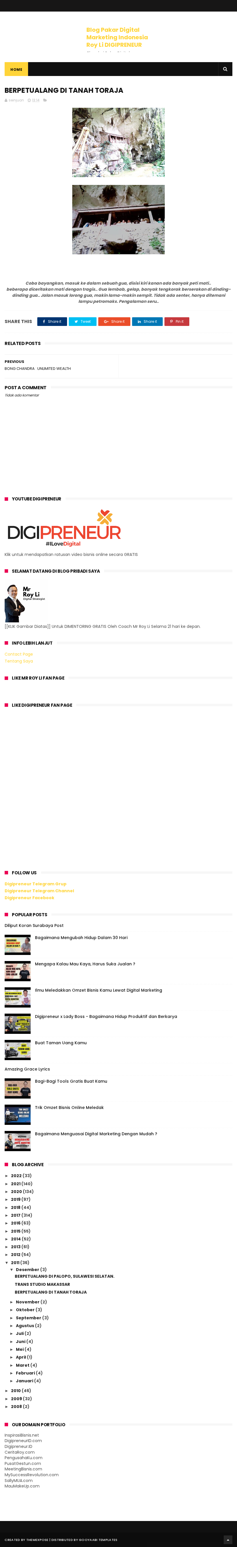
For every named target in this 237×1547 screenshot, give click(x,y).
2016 (16, 1223)
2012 (16, 1254)
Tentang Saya (19, 661)
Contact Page (19, 654)
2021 (16, 1184)
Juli (20, 1333)
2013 (16, 1247)
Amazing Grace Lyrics (27, 1069)
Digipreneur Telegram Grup (35, 884)
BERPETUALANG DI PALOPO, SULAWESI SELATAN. (64, 1276)
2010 (16, 1391)
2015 (16, 1231)
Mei (20, 1349)
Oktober (26, 1310)
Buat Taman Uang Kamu (61, 1043)
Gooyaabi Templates (98, 1539)
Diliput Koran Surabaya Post (34, 925)
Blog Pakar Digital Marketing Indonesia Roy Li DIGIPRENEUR (117, 37)
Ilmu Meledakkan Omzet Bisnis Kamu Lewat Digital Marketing (98, 990)
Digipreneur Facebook (29, 898)
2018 (16, 1207)
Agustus (25, 1326)
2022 (17, 1176)
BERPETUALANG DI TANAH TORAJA (51, 1292)
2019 (16, 1199)
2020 (17, 1191)
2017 (16, 1215)
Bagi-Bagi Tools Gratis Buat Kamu (71, 1081)
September (29, 1318)
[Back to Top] (228, 1539)
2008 (17, 1406)
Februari (26, 1373)
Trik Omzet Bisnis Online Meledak (69, 1107)
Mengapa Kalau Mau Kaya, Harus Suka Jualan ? (85, 964)
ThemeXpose (37, 1539)
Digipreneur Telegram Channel (39, 891)
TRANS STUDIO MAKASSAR (42, 1284)
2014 (16, 1239)
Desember (28, 1270)
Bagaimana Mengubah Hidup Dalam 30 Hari (81, 938)
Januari (25, 1381)
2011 (15, 1263)
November (28, 1302)
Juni (21, 1341)
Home (16, 69)
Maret (23, 1365)
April (21, 1357)
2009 (17, 1399)
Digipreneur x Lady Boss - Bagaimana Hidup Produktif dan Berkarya (106, 1016)
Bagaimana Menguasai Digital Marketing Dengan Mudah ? (96, 1134)
